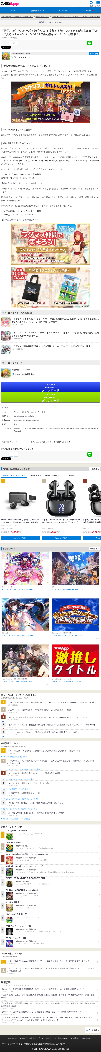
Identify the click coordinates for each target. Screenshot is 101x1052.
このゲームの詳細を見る (24, 374)
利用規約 (23, 1038)
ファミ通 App (10, 4)
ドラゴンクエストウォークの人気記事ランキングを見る (21, 769)
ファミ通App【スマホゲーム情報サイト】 (17, 16)
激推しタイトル (55, 22)
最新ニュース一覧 (42, 16)
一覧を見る (94, 469)
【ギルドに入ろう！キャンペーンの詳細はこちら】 (23, 183)
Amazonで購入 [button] (20, 538)
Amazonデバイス (52, 475)
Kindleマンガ (35, 475)
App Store (51, 387)
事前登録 (43, 22)
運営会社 (32, 1038)
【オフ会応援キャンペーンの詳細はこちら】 (21, 219)
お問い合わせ (12, 1038)
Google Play (51, 397)
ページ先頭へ (93, 1030)
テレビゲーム (69, 475)
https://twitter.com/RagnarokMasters (26, 420)
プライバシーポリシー (47, 1038)
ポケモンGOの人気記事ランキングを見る (16, 819)
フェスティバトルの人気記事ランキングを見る (18, 779)
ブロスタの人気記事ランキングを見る (15, 789)
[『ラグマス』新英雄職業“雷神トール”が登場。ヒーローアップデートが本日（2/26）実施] (45, 353)
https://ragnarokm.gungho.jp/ (24, 416)
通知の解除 (62, 1038)
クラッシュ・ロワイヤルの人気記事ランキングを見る (20, 799)
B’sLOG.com (87, 1038)
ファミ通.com (74, 1038)
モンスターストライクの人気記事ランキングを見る (20, 809)
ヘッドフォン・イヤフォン (14, 475)
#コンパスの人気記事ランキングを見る (16, 757)
